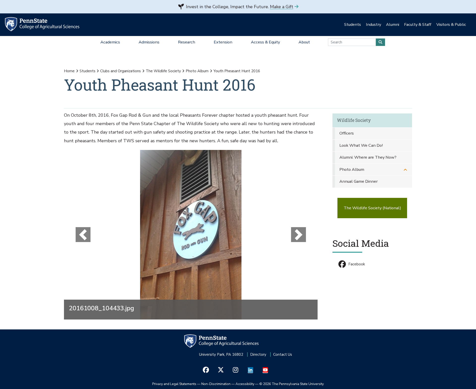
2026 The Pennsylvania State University (291, 384)
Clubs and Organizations (120, 71)
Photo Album (197, 71)
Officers (346, 133)
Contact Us (282, 354)
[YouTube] (265, 370)
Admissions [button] (149, 42)
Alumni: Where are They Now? (367, 157)
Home (69, 71)
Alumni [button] (392, 24)
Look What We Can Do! (361, 145)
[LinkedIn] (250, 370)
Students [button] (352, 24)
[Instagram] (235, 370)
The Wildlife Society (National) (372, 208)
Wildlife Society (354, 120)
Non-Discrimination (216, 384)
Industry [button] (373, 24)
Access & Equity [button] (265, 42)
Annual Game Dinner (358, 181)
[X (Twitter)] (221, 370)
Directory (258, 354)
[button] (83, 234)
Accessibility (245, 384)
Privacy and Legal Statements (174, 384)
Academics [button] (110, 42)
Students (87, 71)
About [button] (304, 42)
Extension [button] (223, 42)
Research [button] (186, 42)
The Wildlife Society (163, 71)
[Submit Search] (380, 42)
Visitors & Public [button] (451, 24)
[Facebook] (206, 370)
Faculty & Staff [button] (417, 24)
